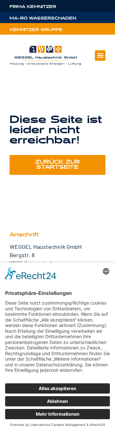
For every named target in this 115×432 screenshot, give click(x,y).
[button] (100, 55)
